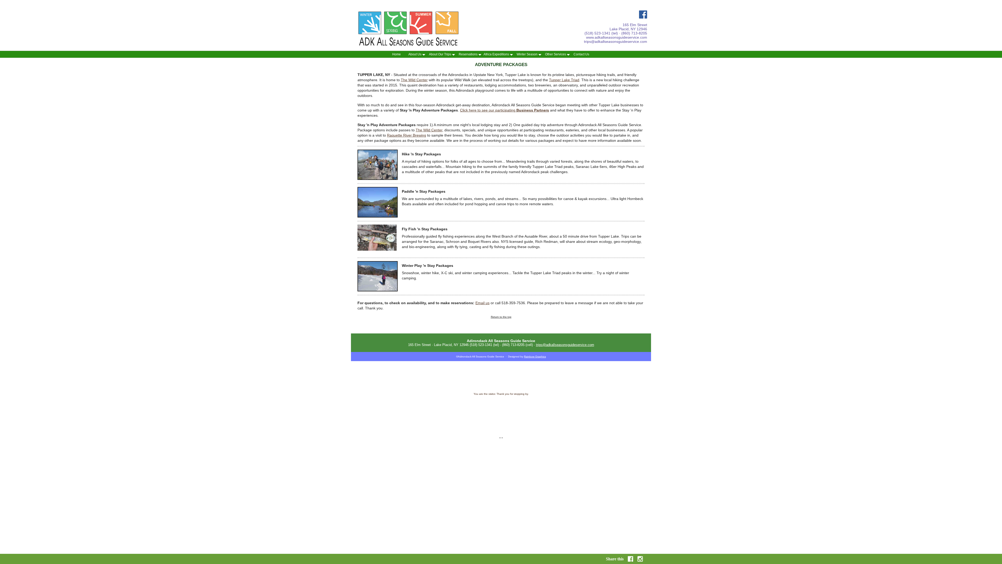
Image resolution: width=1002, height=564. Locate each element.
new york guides (547, 402)
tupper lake (586, 412)
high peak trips (519, 409)
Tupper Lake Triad (564, 80)
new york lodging (531, 425)
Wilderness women (537, 412)
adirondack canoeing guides (399, 402)
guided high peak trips (540, 409)
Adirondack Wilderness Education (481, 404)
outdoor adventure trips (477, 409)
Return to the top (501, 316)
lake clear (389, 415)
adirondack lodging (526, 417)
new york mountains (446, 422)
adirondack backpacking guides (584, 404)
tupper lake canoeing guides (460, 402)
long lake (611, 412)
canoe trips (421, 407)
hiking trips (534, 407)
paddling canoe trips (574, 407)
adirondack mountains (514, 407)
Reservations (468, 54)
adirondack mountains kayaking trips (432, 420)
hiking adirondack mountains (549, 404)
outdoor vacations (451, 412)
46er (556, 409)
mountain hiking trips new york (475, 422)
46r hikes (584, 409)
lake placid (556, 412)
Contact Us (581, 54)
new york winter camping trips (471, 425)
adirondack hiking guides (522, 402)
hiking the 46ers (491, 407)
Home (396, 54)
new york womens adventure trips (598, 420)
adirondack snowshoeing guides (401, 404)
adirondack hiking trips (488, 415)
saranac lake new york (437, 428)
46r (563, 409)
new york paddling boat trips (571, 422)
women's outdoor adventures (470, 420)
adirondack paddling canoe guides (425, 417)
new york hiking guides (600, 422)
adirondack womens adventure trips (448, 407)
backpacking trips (551, 407)
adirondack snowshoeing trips (498, 417)
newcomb (599, 412)
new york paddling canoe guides (435, 425)
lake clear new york (532, 428)
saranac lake (570, 412)
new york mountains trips (508, 422)
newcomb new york (487, 428)
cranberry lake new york (584, 428)
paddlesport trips (404, 407)
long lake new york (510, 428)
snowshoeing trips (452, 409)
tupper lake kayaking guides (492, 402)
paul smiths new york (557, 428)
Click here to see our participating (504, 110)
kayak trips (598, 417)
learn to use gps (405, 412)
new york (428, 422)
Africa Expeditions (496, 54)
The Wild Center (414, 80)
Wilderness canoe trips (475, 412)
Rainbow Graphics (535, 356)
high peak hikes (500, 409)
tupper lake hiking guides (429, 402)
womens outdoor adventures (516, 404)
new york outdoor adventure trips (560, 425)
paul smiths (402, 415)
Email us (482, 303)
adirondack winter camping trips (463, 417)
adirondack (475, 407)
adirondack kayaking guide (602, 402)
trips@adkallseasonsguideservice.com (615, 41)
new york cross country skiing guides (440, 404)
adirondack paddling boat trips (552, 415)
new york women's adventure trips (402, 422)
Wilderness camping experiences (507, 412)
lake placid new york (412, 428)
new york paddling (568, 420)
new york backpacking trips (538, 422)
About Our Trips (440, 54)
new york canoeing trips (593, 425)
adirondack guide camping (572, 402)
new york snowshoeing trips (504, 425)
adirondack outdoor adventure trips (557, 417)
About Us (414, 54)
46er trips (572, 409)
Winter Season (527, 54)
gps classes (597, 409)
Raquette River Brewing (406, 135)
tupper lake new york (463, 428)
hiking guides (594, 407)
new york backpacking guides (540, 420)
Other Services (555, 54)
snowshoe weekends (427, 412)
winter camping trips (430, 409)
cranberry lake (418, 415)
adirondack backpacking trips (518, 415)
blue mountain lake (438, 415)
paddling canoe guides (405, 409)
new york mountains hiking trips (505, 420)
